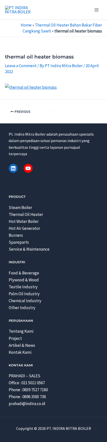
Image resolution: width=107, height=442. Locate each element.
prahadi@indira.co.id (27, 403)
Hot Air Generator (24, 228)
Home (26, 25)
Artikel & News (22, 345)
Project (15, 338)
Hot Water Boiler (24, 221)
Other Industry (22, 307)
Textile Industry (23, 287)
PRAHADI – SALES (24, 376)
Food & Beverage (24, 273)
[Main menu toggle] (96, 9)
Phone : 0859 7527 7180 (28, 389)
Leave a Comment (21, 65)
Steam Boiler (20, 207)
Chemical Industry (25, 300)
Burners (16, 235)
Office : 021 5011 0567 (27, 382)
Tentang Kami (21, 331)
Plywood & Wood (24, 280)
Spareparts (19, 242)
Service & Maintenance (29, 249)
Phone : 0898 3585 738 (27, 396)
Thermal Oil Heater (26, 214)
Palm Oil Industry (24, 293)
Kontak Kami (20, 352)
